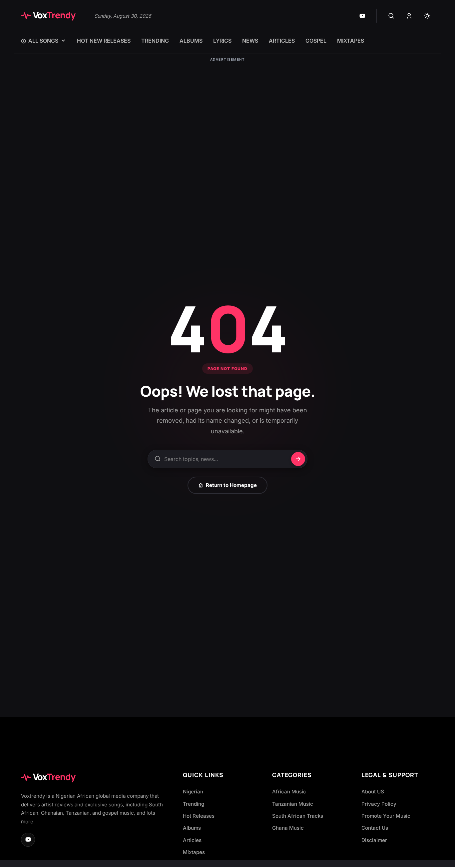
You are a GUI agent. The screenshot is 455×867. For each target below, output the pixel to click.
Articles (192, 840)
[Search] (391, 16)
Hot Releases (199, 816)
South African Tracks (297, 816)
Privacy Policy (378, 804)
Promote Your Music (385, 816)
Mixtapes (194, 852)
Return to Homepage (231, 485)
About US (372, 791)
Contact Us (374, 828)
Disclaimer (374, 840)
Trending (193, 804)
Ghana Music (288, 828)
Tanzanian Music (292, 804)
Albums (192, 828)
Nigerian (193, 791)
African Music (289, 791)
